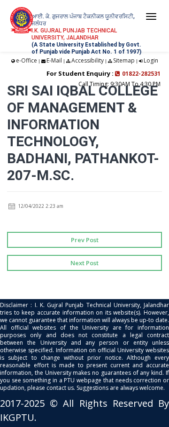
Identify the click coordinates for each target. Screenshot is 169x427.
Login (151, 60)
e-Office (26, 60)
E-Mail (54, 60)
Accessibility (87, 60)
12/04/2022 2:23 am (39, 206)
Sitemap (124, 60)
